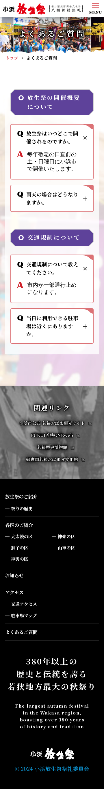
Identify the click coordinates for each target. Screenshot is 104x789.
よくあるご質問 (21, 632)
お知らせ (14, 575)
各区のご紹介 (19, 525)
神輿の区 (19, 559)
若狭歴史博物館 (52, 447)
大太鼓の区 (22, 536)
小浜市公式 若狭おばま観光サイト (52, 423)
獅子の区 (19, 548)
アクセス (14, 592)
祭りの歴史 (22, 508)
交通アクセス (24, 604)
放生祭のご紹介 (21, 496)
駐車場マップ (24, 615)
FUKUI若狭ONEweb (52, 435)
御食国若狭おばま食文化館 (52, 459)
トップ (11, 58)
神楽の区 (66, 536)
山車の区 (66, 548)
